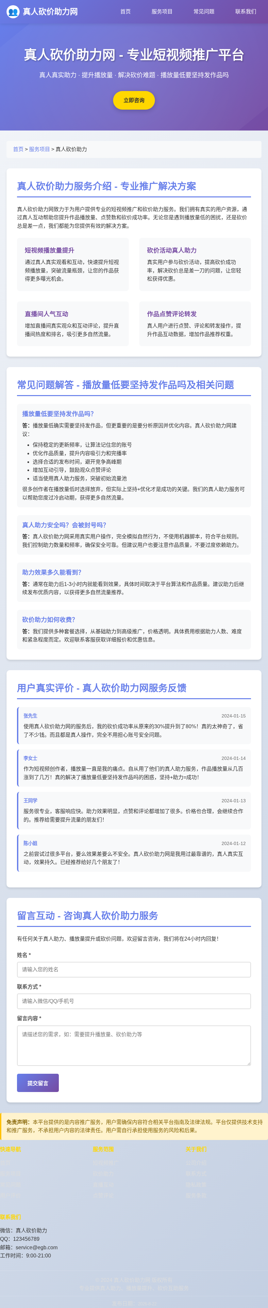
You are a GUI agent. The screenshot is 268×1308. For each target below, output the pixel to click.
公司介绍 (196, 1163)
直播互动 (103, 1185)
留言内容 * (29, 1018)
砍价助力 (103, 1174)
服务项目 (162, 11)
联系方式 (196, 1174)
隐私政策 (196, 1185)
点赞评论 (103, 1195)
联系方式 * (29, 987)
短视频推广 (106, 1163)
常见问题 (203, 11)
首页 (125, 11)
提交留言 (37, 1083)
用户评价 (10, 1195)
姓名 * (24, 955)
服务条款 (196, 1195)
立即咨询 (134, 100)
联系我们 (245, 11)
